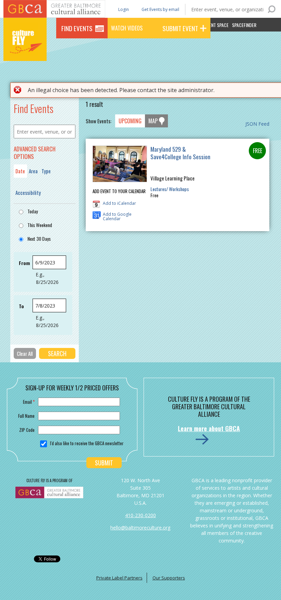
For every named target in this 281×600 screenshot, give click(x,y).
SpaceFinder (244, 24)
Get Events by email (160, 9)
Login (123, 9)
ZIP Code (27, 429)
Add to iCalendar (119, 203)
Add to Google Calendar (117, 215)
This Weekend (39, 224)
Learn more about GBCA (209, 428)
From (24, 262)
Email (29, 401)
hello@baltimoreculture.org (140, 527)
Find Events (77, 28)
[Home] (25, 51)
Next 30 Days (39, 238)
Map (153, 121)
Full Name (26, 415)
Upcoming (130, 121)
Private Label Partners (119, 578)
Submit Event (180, 28)
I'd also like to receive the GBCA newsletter (87, 443)
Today (32, 211)
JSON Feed (257, 124)
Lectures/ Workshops (169, 188)
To (21, 306)
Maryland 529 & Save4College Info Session (180, 153)
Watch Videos (127, 28)
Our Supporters (168, 578)
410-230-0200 (140, 515)
